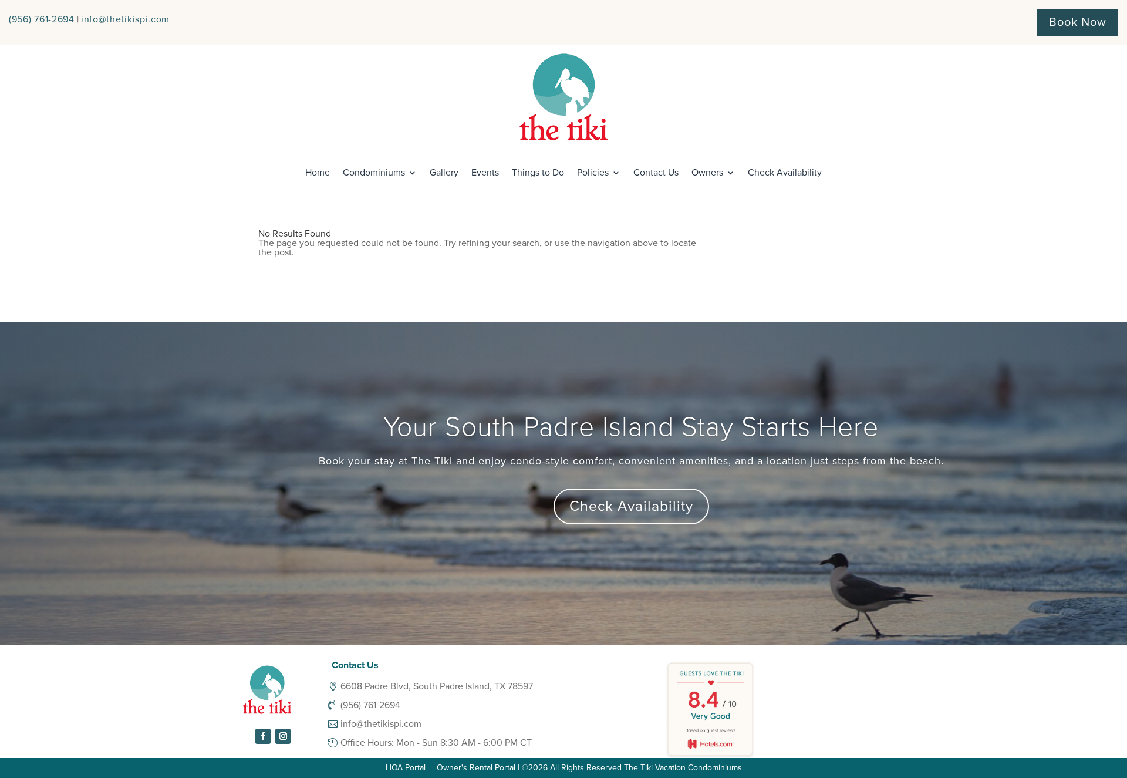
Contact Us (656, 172)
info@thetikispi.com (125, 19)
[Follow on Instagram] (283, 736)
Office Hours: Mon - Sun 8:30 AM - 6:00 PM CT (436, 743)
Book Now (1077, 22)
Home (317, 172)
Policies (593, 172)
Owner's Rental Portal (476, 768)
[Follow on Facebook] (263, 736)
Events (485, 172)
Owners (707, 172)
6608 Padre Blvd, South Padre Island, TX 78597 (436, 686)
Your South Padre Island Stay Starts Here (631, 427)
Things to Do (538, 172)
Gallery (444, 172)
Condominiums (374, 172)
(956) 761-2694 (42, 19)
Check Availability (785, 172)
